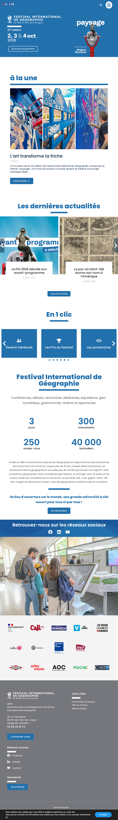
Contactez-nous (20, 736)
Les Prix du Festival (59, 347)
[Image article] (59, 118)
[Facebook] (50, 532)
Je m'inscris (17, 787)
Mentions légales (61, 807)
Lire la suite (20, 181)
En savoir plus (59, 510)
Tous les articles (59, 293)
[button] (49, 360)
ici (6, 817)
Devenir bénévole (19, 347)
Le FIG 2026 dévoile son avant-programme (29, 271)
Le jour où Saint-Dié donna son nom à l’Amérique (89, 272)
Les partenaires (99, 347)
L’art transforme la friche (36, 156)
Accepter (103, 814)
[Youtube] (67, 532)
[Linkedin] (59, 532)
